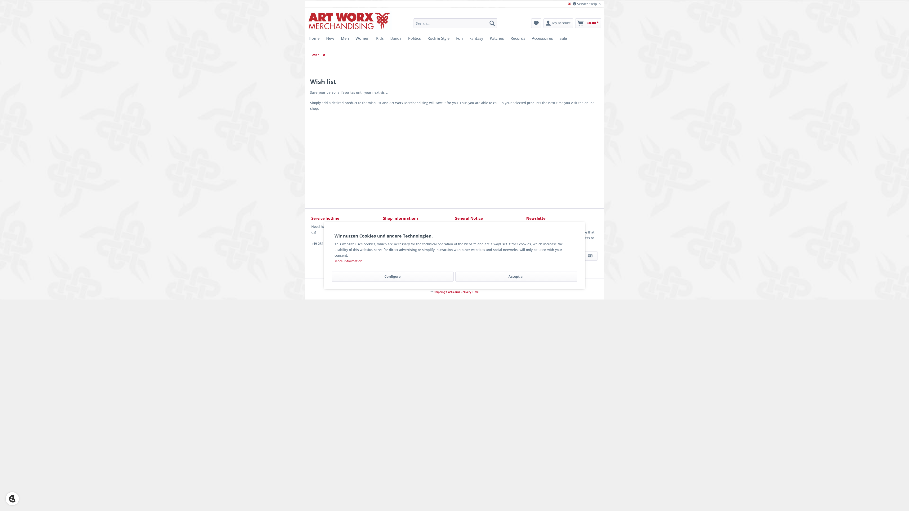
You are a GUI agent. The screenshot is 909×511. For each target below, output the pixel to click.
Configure (392, 276)
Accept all (516, 276)
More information (348, 261)
